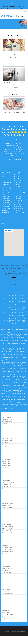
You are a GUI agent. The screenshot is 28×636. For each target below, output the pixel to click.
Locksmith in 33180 (21, 310)
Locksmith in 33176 (14, 314)
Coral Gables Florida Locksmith (6, 553)
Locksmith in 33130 (21, 298)
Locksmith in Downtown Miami (10, 354)
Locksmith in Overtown (9, 370)
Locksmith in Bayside (17, 380)
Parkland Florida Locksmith (6, 413)
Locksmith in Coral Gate (5, 346)
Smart (9, 265)
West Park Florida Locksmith (6, 505)
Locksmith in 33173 (14, 312)
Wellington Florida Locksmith (6, 515)
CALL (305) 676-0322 (14, 57)
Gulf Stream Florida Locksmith (6, 585)
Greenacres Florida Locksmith (6, 574)
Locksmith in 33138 (6, 318)
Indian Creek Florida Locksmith (6, 473)
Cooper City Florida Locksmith (6, 562)
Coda (26, 265)
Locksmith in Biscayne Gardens (20, 360)
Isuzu (23, 265)
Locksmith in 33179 (21, 317)
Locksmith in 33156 (6, 306)
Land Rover (16, 274)
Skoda (25, 271)
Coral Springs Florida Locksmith (7, 507)
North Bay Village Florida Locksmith (7, 501)
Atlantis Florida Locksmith (6, 497)
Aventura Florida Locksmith (6, 467)
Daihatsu (14, 267)
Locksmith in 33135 (21, 301)
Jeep (20, 270)
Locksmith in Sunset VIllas (21, 363)
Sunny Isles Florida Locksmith (6, 509)
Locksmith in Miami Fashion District (9, 366)
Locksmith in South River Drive (20, 404)
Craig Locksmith (11, 628)
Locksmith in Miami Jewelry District (19, 391)
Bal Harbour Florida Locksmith (6, 486)
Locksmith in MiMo (18, 349)
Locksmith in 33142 (21, 295)
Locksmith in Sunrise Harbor (16, 388)
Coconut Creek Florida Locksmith (7, 532)
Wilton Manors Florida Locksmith (7, 421)
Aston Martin (13, 273)
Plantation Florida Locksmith (6, 511)
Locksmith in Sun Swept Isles (9, 331)
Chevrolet (13, 268)
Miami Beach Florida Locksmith (7, 576)
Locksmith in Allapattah (15, 371)
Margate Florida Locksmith (6, 480)
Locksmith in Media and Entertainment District (12, 373)
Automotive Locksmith (13, 630)
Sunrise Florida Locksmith (6, 476)
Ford (25, 267)
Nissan (14, 270)
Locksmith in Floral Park (10, 404)
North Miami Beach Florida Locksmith (8, 526)
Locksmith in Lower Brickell (6, 338)
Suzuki (25, 268)
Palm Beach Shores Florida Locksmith (8, 551)
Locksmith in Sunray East (21, 345)
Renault (17, 265)
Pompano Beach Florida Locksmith (7, 591)
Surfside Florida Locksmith (6, 595)
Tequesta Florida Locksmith (6, 461)
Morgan (17, 270)
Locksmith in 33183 (6, 307)
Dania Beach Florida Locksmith (6, 536)
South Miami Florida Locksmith (6, 570)
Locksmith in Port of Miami (8, 337)
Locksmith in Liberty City (21, 387)
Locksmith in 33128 (14, 317)
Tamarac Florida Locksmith (6, 610)
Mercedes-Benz (10, 267)
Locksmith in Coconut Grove (8, 377)
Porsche (11, 270)
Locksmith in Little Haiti (16, 379)
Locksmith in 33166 (21, 309)
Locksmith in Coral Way (16, 343)
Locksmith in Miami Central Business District (9, 352)
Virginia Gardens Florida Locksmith (7, 534)
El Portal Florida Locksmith (6, 578)
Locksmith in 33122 (14, 298)
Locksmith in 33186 (21, 312)
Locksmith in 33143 (6, 312)
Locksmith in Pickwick (23, 346)
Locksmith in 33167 (14, 309)
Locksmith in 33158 (21, 307)
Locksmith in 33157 (6, 314)
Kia (23, 267)
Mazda (10, 274)
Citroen (22, 271)
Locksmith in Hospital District (10, 384)
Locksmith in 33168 (6, 295)
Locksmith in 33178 (6, 320)
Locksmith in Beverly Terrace (20, 332)
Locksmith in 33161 (6, 298)
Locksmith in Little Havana (16, 348)
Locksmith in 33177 (21, 303)
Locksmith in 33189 (14, 315)
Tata (22, 270)
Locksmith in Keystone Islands (10, 387)
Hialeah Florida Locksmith (6, 488)
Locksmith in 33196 (21, 306)
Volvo (18, 268)
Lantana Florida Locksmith (6, 564)
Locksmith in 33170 (14, 307)
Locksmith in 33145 (6, 303)
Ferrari (2, 273)
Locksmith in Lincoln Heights (10, 351)
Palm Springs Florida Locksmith (7, 419)
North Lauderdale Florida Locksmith (7, 494)
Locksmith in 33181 (21, 314)
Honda (21, 265)
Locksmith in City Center (15, 382)
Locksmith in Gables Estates (21, 354)
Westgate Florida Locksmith (6, 446)
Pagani (25, 273)
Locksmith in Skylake (15, 334)
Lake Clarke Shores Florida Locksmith (7, 448)
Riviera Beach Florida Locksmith (7, 608)
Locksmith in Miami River (6, 388)
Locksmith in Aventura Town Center (7, 394)
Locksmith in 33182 (14, 295)
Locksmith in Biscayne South (6, 393)
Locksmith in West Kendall (6, 334)
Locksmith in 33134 (14, 296)
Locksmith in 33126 (14, 303)
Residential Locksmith (14, 631)
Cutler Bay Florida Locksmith (6, 580)
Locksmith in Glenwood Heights (19, 337)
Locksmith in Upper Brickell (21, 351)
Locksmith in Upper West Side (19, 335)
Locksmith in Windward (8, 398)
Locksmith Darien (14, 282)
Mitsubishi (6, 271)
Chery (2, 271)
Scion (9, 271)
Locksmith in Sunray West (7, 379)
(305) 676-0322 (14, 3)
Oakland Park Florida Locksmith (7, 423)
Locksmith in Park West (10, 340)
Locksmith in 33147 (14, 304)
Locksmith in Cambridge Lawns (16, 357)
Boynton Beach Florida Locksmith (7, 459)
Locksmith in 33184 (6, 309)
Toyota (9, 268)
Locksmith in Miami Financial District (18, 376)
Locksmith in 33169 (14, 318)
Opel (3, 267)
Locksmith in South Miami (8, 391)
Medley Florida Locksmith (6, 557)
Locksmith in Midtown (10, 335)
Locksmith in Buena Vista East (12, 359)
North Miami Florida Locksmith (6, 442)
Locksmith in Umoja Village (14, 390)
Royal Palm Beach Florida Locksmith (7, 444)
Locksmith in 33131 (14, 306)
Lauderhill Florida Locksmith (6, 620)
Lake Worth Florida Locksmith (6, 549)
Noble (4, 265)
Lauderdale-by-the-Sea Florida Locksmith (8, 425)
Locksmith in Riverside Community (19, 356)
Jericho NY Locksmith (19, 286)
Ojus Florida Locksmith (5, 587)
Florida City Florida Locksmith (6, 601)
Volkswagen (5, 268)
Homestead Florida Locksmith (6, 450)
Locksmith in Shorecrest (5, 357)
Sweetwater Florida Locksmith (6, 599)
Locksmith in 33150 (6, 300)
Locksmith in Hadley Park (10, 374)
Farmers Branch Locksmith (10, 286)
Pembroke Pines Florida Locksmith (7, 415)
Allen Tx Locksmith (14, 284)
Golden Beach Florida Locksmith (7, 469)
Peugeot (9, 273)
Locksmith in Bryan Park (8, 342)
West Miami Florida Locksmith (6, 618)
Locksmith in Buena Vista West (19, 377)
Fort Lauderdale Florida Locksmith (7, 484)
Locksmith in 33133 (14, 321)
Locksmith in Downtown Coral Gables (9, 385)
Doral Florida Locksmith (5, 545)
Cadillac (3, 270)
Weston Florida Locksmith (6, 589)
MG (15, 268)
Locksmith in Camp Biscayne (14, 405)
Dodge (12, 274)
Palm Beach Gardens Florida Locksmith (8, 482)
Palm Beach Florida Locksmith (6, 555)
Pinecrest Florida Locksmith (6, 465)
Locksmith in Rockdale (7, 376)
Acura (25, 270)
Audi (14, 271)
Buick (16, 271)
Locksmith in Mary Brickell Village (20, 342)
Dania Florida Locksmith (5, 612)
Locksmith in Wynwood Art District (7, 362)
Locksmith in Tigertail (14, 329)
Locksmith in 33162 (14, 320)
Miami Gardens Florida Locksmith (7, 417)
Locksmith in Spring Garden (7, 368)
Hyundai (19, 271)
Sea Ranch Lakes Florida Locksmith (7, 429)
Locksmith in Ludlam (10, 349)
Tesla (7, 274)
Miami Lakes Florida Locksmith (6, 566)
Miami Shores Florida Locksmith (7, 528)
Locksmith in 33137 (14, 323)
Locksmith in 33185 (14, 310)
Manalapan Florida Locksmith (6, 457)
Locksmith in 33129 (6, 310)
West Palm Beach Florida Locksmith (7, 568)
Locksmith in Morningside (20, 384)
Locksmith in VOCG (18, 394)
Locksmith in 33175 (6, 321)
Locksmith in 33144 (21, 315)
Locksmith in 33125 (6, 315)
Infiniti (5, 267)
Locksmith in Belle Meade (17, 338)
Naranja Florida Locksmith (6, 471)
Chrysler (12, 265)
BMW (2, 265)
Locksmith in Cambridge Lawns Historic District (10, 399)
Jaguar (12, 271)
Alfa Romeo (7, 270)
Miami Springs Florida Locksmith (7, 606)
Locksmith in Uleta (15, 368)
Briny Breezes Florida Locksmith (7, 490)
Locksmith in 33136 (6, 301)
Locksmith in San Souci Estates (21, 374)
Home (6, 630)
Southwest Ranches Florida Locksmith (8, 492)
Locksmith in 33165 (6, 296)
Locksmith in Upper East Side (20, 331)
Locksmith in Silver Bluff (11, 345)
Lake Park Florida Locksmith (6, 499)
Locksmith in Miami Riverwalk (19, 365)
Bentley (21, 267)
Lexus (22, 273)
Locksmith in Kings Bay (11, 363)
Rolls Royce (21, 268)
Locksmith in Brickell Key (15, 401)
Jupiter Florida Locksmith (6, 463)
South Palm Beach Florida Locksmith (7, 593)
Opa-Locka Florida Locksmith (6, 572)
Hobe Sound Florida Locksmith (6, 427)
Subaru (20, 274)
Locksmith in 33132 (21, 320)
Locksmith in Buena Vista (20, 366)
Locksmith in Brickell (14, 346)
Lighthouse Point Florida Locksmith (7, 614)
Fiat (2, 268)
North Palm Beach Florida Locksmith (7, 478)
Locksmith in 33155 (21, 321)
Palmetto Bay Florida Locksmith (7, 438)
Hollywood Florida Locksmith (6, 543)
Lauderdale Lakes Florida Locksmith (7, 436)
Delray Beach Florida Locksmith (7, 520)
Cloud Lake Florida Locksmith (6, 524)
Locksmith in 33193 (21, 304)
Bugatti (18, 267)
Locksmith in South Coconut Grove (13, 396)
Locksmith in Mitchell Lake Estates (8, 332)
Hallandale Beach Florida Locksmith (7, 503)
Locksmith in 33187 (21, 296)
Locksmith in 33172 (6, 317)
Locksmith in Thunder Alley (9, 360)
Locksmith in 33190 (14, 300)
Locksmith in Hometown (6, 343)
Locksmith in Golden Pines (7, 356)
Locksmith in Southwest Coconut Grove (19, 393)
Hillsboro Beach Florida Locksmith (7, 530)
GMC (7, 265)
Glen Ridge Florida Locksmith (6, 513)
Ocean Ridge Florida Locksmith (6, 559)
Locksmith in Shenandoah (6, 348)
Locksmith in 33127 (21, 300)
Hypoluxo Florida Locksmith (6, 616)
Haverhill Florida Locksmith (6, 522)
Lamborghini (18, 273)
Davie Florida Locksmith (5, 455)
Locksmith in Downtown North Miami (15, 402)
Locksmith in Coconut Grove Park (20, 370)
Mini (15, 265)
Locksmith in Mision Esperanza (8, 365)
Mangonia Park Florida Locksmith (7, 597)
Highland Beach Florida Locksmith (7, 440)
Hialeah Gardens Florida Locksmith (7, 434)
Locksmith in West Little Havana (19, 398)
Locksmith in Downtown (5, 329)
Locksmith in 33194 (14, 301)
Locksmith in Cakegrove (6, 371)
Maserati (5, 273)
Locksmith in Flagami (18, 362)
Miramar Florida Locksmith (6, 541)
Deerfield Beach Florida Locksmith (7, 547)
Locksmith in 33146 (21, 318)
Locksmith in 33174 (6, 304)
